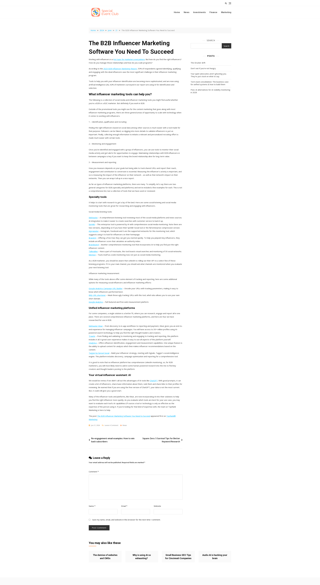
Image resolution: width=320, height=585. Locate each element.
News (187, 12)
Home (177, 12)
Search (211, 40)
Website (157, 506)
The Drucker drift (198, 62)
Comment (94, 471)
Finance (213, 12)
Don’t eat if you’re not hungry (203, 68)
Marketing (226, 12)
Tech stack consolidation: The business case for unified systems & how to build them (209, 83)
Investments (199, 12)
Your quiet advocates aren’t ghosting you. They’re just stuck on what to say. (208, 75)
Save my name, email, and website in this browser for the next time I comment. (126, 519)
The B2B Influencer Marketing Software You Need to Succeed (123, 416)
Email (124, 506)
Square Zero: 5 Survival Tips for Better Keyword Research (161, 440)
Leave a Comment (111, 425)
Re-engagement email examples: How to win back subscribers (112, 440)
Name (92, 506)
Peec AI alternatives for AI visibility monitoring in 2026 (210, 91)
